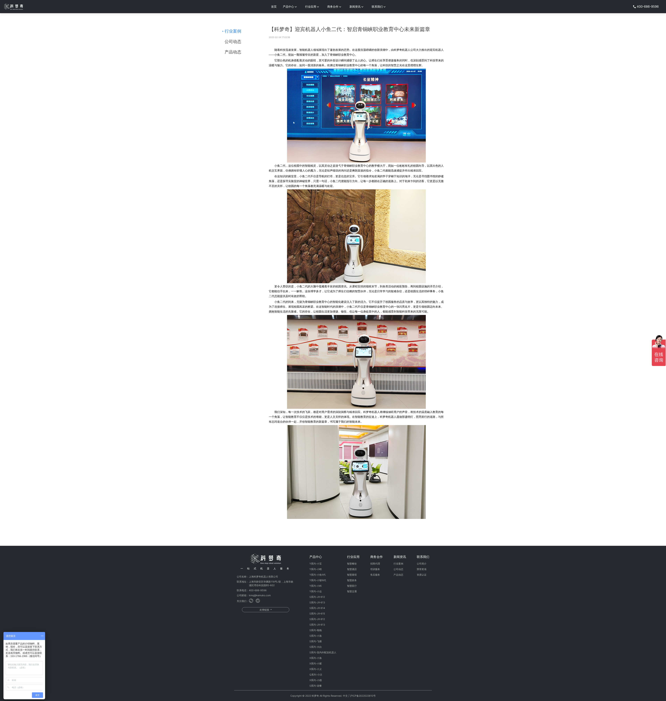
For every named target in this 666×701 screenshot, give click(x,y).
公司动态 (233, 41)
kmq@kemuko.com (260, 595)
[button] (290, 6)
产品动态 (233, 51)
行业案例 (233, 31)
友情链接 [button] (264, 609)
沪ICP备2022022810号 (363, 695)
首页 (274, 6)
